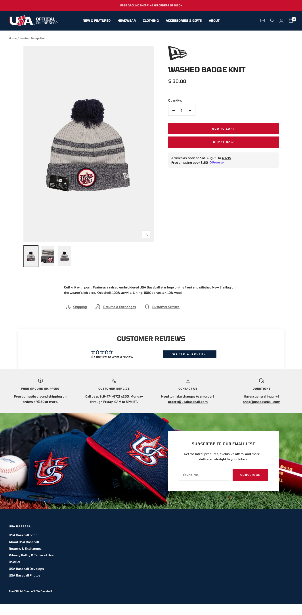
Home (13, 38)
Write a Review (189, 354)
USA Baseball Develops (26, 569)
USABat (14, 562)
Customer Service (166, 307)
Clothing (151, 20)
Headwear (127, 20)
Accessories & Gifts (184, 20)
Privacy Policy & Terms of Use (31, 555)
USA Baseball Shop (23, 535)
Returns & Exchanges (119, 307)
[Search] (272, 21)
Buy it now (223, 142)
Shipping (80, 307)
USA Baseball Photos (24, 575)
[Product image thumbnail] (30, 256)
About (214, 20)
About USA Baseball (24, 542)
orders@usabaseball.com (188, 402)
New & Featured (97, 20)
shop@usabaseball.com (261, 402)
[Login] (281, 21)
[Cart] (291, 21)
